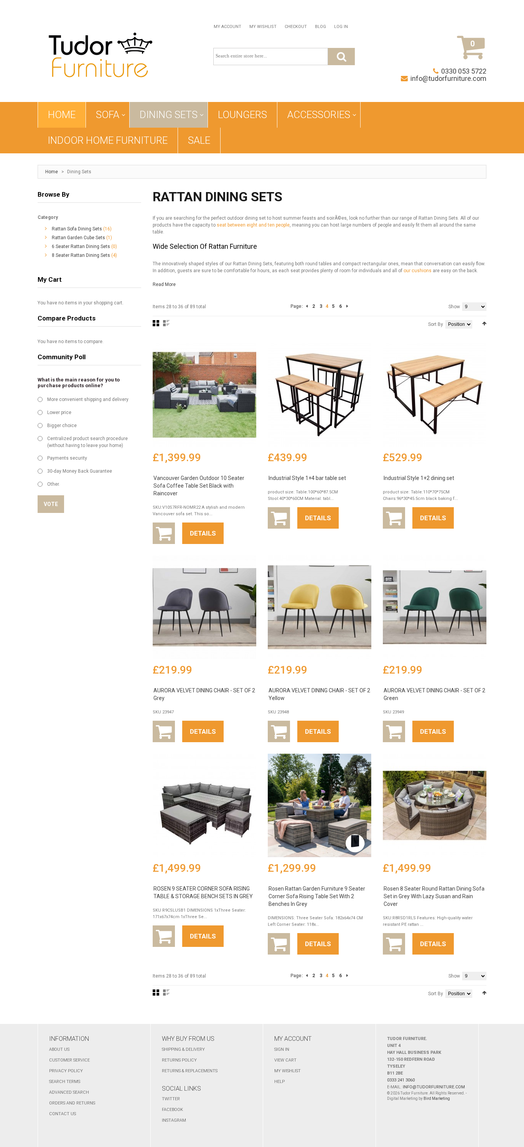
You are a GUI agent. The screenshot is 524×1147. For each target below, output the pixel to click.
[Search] (341, 56)
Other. (53, 484)
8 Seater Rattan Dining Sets (81, 255)
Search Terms (64, 1081)
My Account (227, 26)
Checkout (296, 26)
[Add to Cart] (164, 533)
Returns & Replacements (190, 1070)
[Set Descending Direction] (484, 323)
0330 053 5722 (463, 71)
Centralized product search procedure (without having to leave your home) (87, 442)
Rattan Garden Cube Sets (78, 237)
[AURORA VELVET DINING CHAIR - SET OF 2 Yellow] (319, 607)
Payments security (67, 458)
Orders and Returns (72, 1103)
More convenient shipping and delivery (88, 399)
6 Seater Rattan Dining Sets (81, 246)
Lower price (59, 412)
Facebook (172, 1109)
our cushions (418, 270)
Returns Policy (179, 1060)
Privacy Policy (66, 1070)
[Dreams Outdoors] (100, 56)
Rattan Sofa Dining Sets (77, 229)
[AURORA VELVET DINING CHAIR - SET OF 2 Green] (434, 607)
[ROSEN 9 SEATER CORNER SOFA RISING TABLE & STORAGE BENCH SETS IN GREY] (204, 805)
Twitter (171, 1098)
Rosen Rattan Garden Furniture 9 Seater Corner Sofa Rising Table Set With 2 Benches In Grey (317, 896)
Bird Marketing (436, 1098)
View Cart (285, 1060)
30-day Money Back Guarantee (79, 471)
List (166, 323)
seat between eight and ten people (253, 225)
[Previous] (307, 306)
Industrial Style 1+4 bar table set (307, 478)
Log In (341, 26)
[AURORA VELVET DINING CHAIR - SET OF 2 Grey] (204, 607)
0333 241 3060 (401, 1080)
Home (51, 171)
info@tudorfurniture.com (448, 78)
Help (279, 1081)
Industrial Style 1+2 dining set (419, 478)
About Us (59, 1049)
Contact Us (62, 1113)
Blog (320, 26)
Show (454, 306)
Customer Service (69, 1060)
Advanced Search (69, 1092)
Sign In (281, 1049)
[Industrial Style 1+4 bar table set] (319, 395)
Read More (164, 284)
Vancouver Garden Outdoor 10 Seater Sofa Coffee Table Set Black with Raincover (198, 485)
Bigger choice (62, 425)
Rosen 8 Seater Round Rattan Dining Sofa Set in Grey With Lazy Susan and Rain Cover (434, 896)
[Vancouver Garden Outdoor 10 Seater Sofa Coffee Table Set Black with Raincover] (204, 395)
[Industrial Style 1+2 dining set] (434, 395)
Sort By (435, 324)
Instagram (174, 1120)
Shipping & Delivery (183, 1049)
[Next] (347, 306)
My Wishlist (263, 26)
